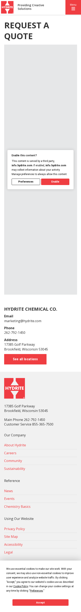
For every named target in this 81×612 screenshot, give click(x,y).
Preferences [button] (36, 590)
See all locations (25, 359)
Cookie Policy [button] (20, 586)
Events (9, 498)
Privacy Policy (14, 529)
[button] (73, 7)
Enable (55, 181)
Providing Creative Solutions (31, 7)
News (8, 491)
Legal (8, 552)
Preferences (25, 181)
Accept (40, 602)
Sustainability (14, 468)
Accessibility (13, 544)
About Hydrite (15, 445)
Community (13, 460)
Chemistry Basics (17, 506)
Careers (10, 453)
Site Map (11, 536)
